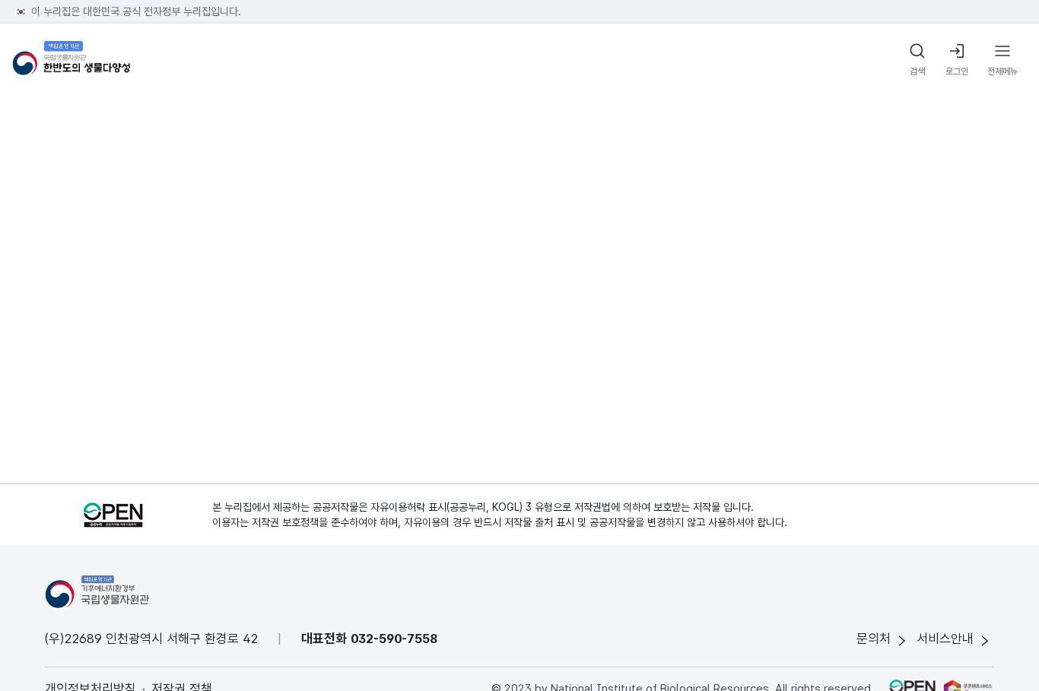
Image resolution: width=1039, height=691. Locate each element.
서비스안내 (945, 638)
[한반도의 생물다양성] (71, 60)
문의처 (873, 638)
